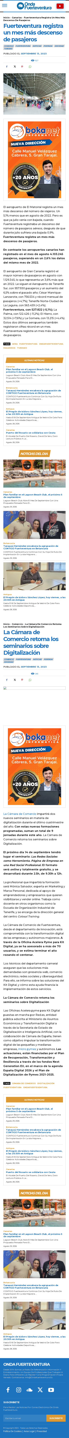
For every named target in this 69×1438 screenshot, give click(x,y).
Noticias (37, 46)
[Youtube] (51, 1390)
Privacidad (42, 1431)
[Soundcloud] (29, 1390)
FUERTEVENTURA (23, 46)
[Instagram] (18, 1390)
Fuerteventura (28, 344)
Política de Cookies (12, 1431)
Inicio (6, 17)
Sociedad (59, 46)
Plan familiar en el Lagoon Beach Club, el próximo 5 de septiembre (29, 370)
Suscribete (56, 1418)
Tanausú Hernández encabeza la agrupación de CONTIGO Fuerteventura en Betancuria (33, 391)
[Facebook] (6, 66)
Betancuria (11, 388)
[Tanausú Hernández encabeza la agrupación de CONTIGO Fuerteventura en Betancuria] (34, 525)
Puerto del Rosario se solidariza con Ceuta (30, 432)
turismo (22, 348)
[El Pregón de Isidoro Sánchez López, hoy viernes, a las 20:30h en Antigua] (34, 576)
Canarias (17, 17)
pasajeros (9, 348)
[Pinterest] (22, 66)
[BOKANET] (34, 159)
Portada (48, 46)
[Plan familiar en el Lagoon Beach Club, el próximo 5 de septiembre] (34, 473)
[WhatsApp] (29, 66)
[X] (14, 66)
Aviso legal (29, 1431)
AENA (15, 344)
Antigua (10, 409)
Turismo (8, 48)
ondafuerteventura (51, 344)
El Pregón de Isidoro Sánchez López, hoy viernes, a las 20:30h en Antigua (34, 412)
